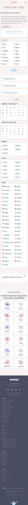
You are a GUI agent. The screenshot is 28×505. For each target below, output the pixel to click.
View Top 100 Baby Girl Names (14, 33)
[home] (14, 2)
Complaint (21, 488)
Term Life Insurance (6, 410)
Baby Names (5, 453)
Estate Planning (5, 430)
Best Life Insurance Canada (8, 400)
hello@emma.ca (6, 471)
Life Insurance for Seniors (7, 407)
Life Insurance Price (6, 405)
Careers (3, 437)
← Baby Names (7, 7)
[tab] (11, 99)
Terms (16, 488)
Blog (3, 428)
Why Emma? (4, 435)
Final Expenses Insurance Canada (9, 444)
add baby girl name (17, 23)
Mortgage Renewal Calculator (8, 439)
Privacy (12, 488)
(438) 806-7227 (5, 474)
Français (7, 488)
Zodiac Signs (4, 455)
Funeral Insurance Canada (8, 442)
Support (4, 478)
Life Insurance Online (14, 383)
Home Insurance (5, 419)
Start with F (21, 7)
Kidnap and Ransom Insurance (9, 446)
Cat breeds (4, 465)
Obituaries (4, 460)
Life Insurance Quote (6, 403)
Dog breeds (4, 462)
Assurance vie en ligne (14, 385)
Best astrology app (6, 458)
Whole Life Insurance (6, 412)
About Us (4, 476)
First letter (14, 7)
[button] (25, 2)
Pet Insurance (5, 421)
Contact (4, 481)
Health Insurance (5, 414)
